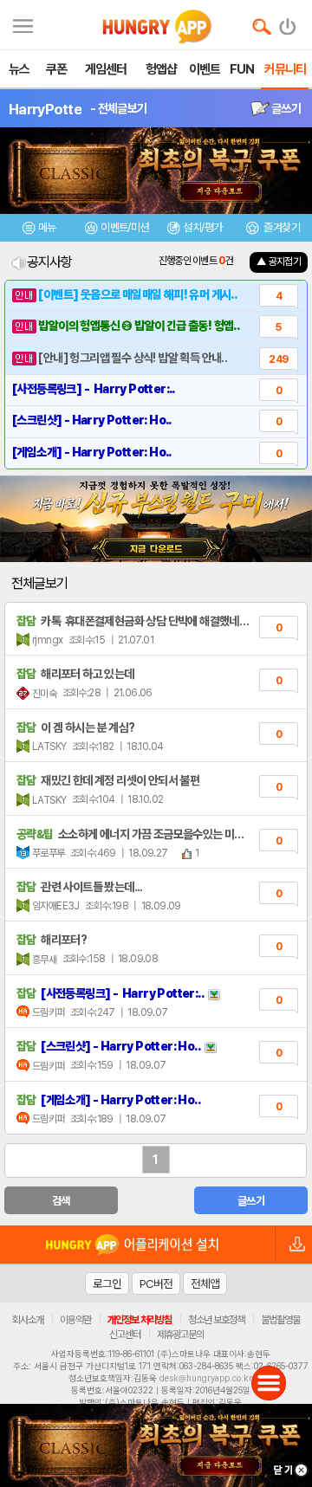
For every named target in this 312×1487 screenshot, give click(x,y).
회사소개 (27, 1320)
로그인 (107, 1283)
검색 (61, 1200)
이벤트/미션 (124, 227)
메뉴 (47, 227)
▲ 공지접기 (279, 261)
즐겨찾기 (281, 227)
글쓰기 (285, 108)
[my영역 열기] (23, 24)
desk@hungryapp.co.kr (205, 1378)
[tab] (39, 230)
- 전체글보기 (118, 108)
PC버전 (156, 1283)
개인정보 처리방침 (139, 1320)
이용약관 (75, 1320)
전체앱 (205, 1283)
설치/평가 (202, 227)
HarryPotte (45, 109)
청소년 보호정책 (216, 1320)
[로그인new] (288, 22)
